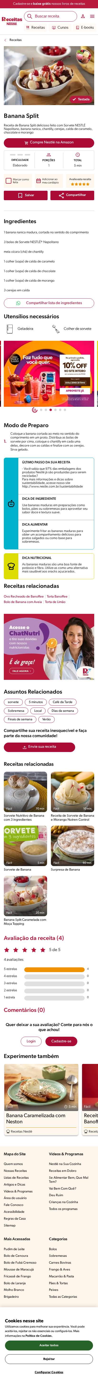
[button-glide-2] (50, 410)
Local (38, 711)
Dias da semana (63, 711)
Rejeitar (49, 1359)
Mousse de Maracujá (19, 1269)
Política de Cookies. (39, 1335)
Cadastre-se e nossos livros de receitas (49, 4)
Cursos (63, 28)
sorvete (13, 702)
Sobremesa (16, 711)
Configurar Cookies (49, 1372)
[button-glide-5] (65, 410)
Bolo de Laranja (15, 1283)
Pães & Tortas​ (58, 1283)
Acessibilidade (14, 1212)
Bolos (53, 1249)
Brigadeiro (11, 1297)
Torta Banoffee (57, 596)
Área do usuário (15, 1198)
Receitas (38, 28)
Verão (46, 719)
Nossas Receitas (15, 1171)
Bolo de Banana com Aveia (23, 602)
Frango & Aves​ (59, 1269)
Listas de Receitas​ (16, 1178)
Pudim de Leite (14, 1249)
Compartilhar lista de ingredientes (54, 303)
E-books (87, 28)
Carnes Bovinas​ (60, 1263)
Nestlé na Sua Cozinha (65, 1164)
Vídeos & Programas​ (18, 1191)
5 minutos (36, 702)
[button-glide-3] (55, 410)
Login (31, 1041)
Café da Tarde (63, 702)
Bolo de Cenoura (16, 1256)
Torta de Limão (55, 602)
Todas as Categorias (63, 1297)
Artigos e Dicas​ (14, 1184)
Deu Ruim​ (56, 1195)
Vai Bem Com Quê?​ (62, 1189)
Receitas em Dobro (62, 1171)
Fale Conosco (13, 1205)
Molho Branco (14, 1290)
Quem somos (13, 1164)
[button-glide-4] (60, 410)
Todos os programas (63, 1209)
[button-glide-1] (46, 410)
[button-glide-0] (41, 410)
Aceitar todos (49, 1345)
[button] (72, 195)
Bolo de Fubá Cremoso (20, 1263)
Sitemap (9, 1225)
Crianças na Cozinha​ (63, 1202)
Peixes (53, 1290)
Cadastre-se (61, 1041)
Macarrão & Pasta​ (61, 1276)
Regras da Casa (15, 1219)
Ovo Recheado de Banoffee (24, 596)
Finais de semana (20, 719)
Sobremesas (58, 1256)
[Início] (12, 21)
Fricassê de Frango (17, 1276)
